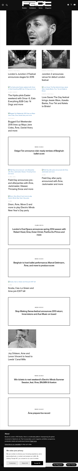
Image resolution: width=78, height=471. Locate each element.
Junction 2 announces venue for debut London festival (53, 76)
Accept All (37, 463)
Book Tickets (71, 465)
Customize (12, 463)
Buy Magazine (58, 465)
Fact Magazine (36, 3)
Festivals (17, 70)
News (36, 147)
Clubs (10, 92)
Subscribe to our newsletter (13, 444)
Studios (24, 8)
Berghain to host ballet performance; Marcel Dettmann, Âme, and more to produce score (39, 264)
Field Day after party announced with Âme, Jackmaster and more (52, 181)
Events (10, 70)
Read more (33, 441)
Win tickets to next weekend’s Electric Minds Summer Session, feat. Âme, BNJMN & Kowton (39, 381)
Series (41, 8)
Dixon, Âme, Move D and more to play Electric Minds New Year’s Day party (21, 207)
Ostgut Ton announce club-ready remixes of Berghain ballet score (39, 152)
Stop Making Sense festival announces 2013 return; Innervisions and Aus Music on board (39, 312)
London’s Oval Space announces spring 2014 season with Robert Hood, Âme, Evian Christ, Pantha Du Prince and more (39, 232)
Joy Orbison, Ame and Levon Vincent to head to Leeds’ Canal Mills (20, 356)
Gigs (14, 176)
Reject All (25, 463)
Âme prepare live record (39, 413)
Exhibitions (32, 8)
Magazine (48, 8)
